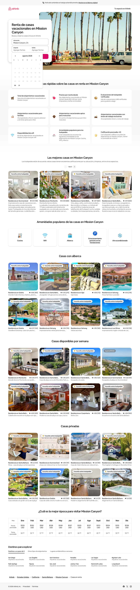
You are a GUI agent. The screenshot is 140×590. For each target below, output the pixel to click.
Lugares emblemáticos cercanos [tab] (61, 551)
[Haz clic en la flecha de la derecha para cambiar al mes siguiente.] (39, 56)
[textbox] (20, 50)
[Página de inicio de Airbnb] (13, 8)
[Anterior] (65, 166)
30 (15, 85)
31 (19, 85)
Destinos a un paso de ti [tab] (16, 551)
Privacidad (26, 586)
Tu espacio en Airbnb (122, 9)
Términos (35, 586)
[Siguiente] (74, 166)
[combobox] (30, 43)
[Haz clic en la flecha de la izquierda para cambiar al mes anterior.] (15, 56)
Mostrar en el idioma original (88, 3)
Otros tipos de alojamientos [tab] (37, 551)
